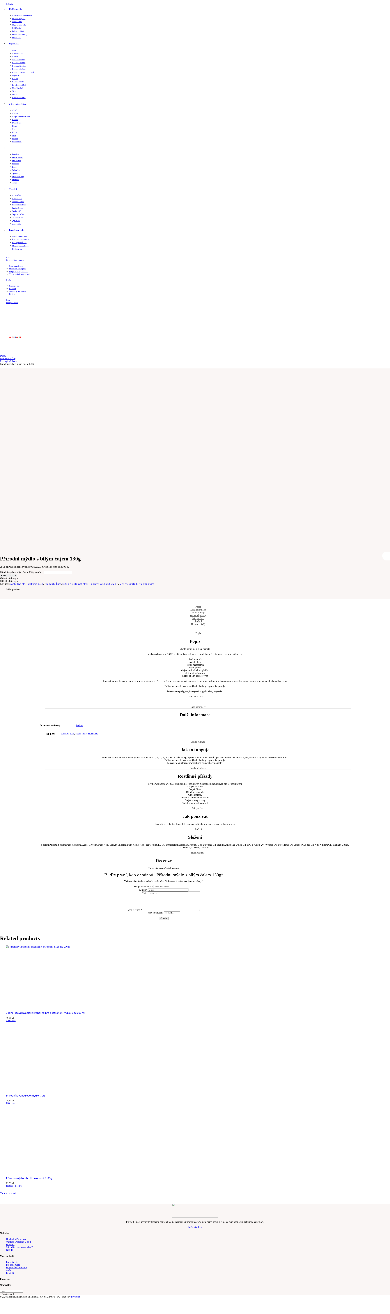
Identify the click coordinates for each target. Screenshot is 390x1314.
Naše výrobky (195, 1227)
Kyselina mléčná (19, 85)
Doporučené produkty (16, 1267)
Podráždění (16, 142)
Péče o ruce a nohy (20, 34)
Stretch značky (18, 176)
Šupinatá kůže (18, 214)
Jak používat (198, 618)
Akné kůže (16, 195)
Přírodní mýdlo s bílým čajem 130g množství (21, 572)
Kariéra (12, 294)
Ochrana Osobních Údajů (18, 1241)
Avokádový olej (18, 59)
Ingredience (14, 44)
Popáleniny (17, 154)
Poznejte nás (14, 286)
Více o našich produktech (19, 274)
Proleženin (16, 160)
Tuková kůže (17, 217)
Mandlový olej (18, 88)
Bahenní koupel (18, 63)
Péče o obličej (18, 31)
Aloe (14, 50)
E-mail (143, 889)
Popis (198, 606)
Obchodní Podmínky (16, 1239)
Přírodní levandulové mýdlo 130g (25, 1095)
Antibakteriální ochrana (22, 15)
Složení (198, 621)
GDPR (9, 1250)
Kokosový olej (18, 82)
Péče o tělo (16, 37)
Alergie (15, 113)
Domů (3, 355)
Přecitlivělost (17, 157)
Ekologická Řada (19, 242)
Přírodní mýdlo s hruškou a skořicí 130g (29, 1178)
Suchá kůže (17, 211)
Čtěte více (11, 1020)
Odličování (16, 28)
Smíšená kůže (17, 208)
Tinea (14, 183)
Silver (14, 91)
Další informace (198, 609)
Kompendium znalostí (15, 260)
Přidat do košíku (8, 575)
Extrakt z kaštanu (19, 69)
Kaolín (15, 78)
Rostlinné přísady (198, 615)
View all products (8, 1193)
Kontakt (12, 288)
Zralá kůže (16, 224)
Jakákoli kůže (18, 201)
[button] (9, 578)
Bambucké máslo (19, 66)
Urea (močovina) (19, 97)
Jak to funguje (198, 612)
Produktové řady (16, 230)
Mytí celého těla (19, 25)
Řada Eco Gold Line (20, 239)
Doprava (10, 1244)
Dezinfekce (16, 123)
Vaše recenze (135, 910)
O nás (8, 280)
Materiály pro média (17, 291)
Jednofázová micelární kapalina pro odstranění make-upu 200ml (45, 1013)
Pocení (15, 139)
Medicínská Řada (19, 236)
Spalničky (16, 173)
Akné (14, 110)
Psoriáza (15, 164)
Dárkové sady (17, 249)
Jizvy (14, 129)
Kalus (14, 132)
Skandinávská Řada (20, 246)
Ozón (14, 94)
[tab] (198, 606)
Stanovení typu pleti (17, 269)
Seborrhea (16, 170)
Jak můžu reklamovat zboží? (19, 1247)
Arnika (15, 56)
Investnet (75, 1296)
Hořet (14, 126)
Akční (8, 257)
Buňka (15, 119)
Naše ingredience (16, 266)
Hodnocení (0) (198, 624)
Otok (14, 135)
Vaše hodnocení (155, 912)
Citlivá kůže (17, 198)
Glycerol (15, 75)
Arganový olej (18, 53)
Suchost (15, 179)
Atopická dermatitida (21, 116)
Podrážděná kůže (19, 205)
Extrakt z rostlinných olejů (23, 72)
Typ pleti (13, 189)
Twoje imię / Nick (143, 886)
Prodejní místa (12, 302)
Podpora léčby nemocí (18, 271)
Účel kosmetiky (15, 9)
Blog (8, 300)
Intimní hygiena (18, 18)
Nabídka (9, 4)
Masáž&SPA (17, 21)
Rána (14, 167)
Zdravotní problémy (18, 104)
